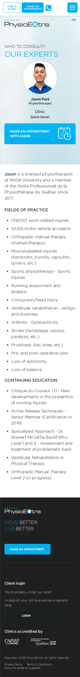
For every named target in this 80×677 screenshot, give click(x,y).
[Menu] (72, 7)
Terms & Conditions (39, 664)
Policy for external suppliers (22, 668)
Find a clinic (12, 7)
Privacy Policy (13, 664)
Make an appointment (33, 7)
